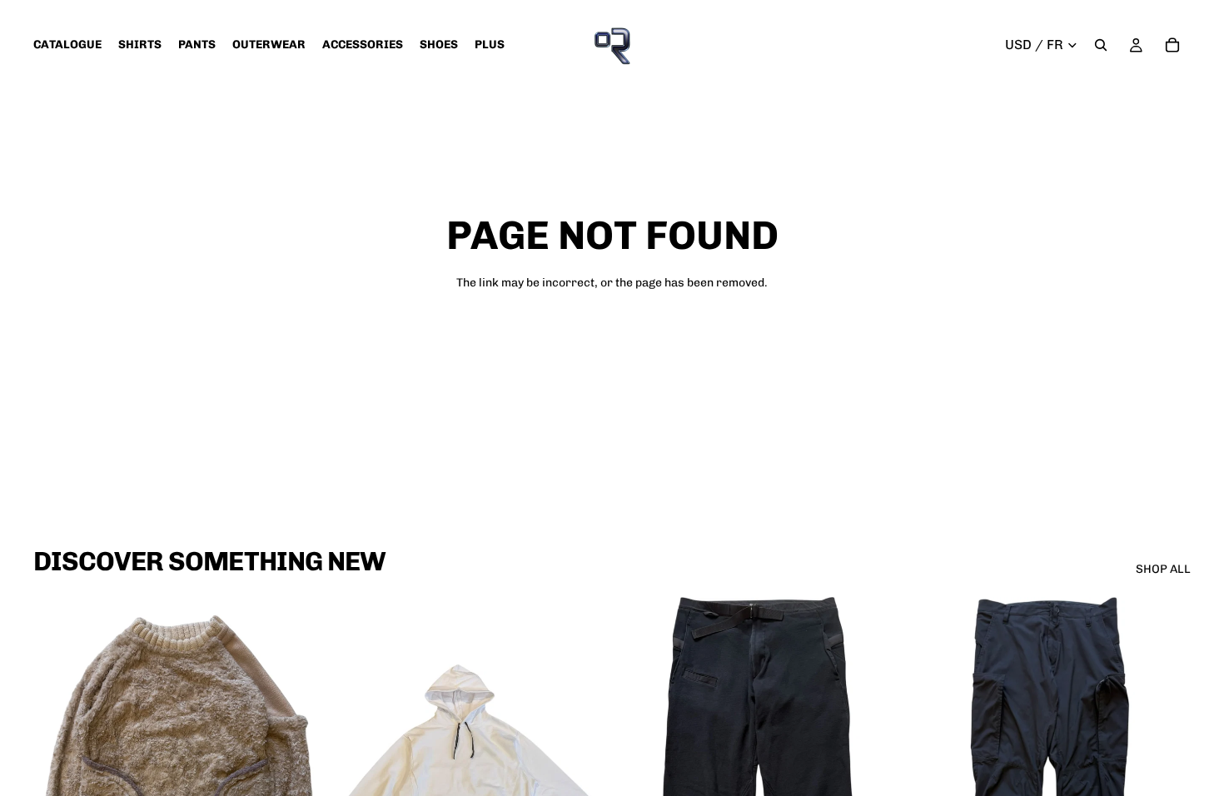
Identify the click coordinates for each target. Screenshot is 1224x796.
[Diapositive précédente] (58, 773)
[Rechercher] (1100, 45)
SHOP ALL (1163, 569)
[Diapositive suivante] (291, 773)
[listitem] (489, 45)
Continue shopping (612, 343)
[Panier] (1172, 45)
